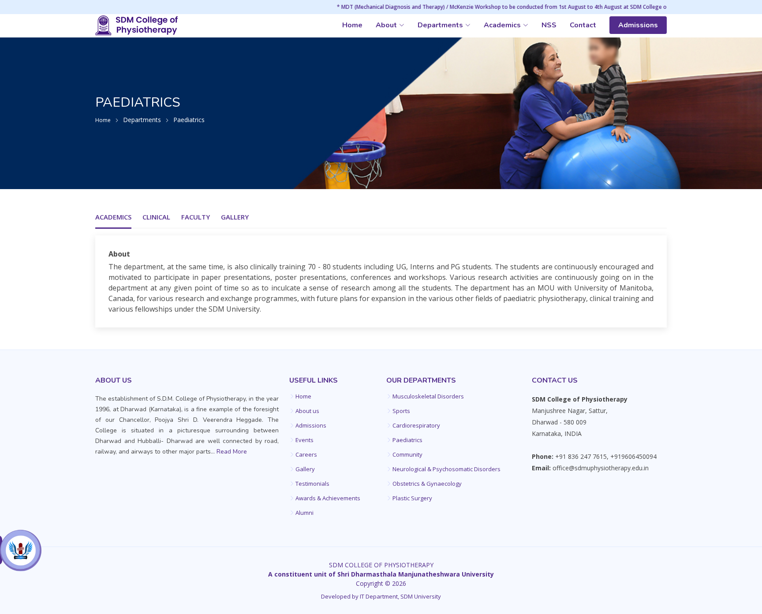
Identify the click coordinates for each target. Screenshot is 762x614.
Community (407, 455)
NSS (549, 25)
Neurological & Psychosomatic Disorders (446, 469)
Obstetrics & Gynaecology (427, 484)
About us (307, 411)
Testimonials (312, 484)
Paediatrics (407, 440)
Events (304, 440)
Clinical (156, 216)
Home (352, 25)
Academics (113, 216)
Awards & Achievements (327, 498)
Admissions (638, 25)
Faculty (195, 216)
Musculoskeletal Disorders (428, 396)
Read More (232, 451)
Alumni (304, 513)
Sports (401, 411)
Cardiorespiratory (416, 425)
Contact (583, 25)
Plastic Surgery (412, 498)
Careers (306, 455)
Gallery (235, 216)
